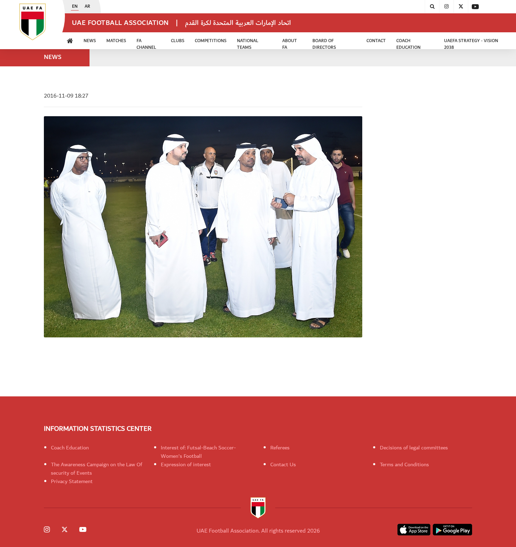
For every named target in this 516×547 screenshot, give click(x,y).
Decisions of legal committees (414, 447)
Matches (116, 41)
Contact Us (283, 464)
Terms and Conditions (404, 464)
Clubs (177, 41)
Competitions (210, 41)
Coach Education (70, 447)
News (90, 41)
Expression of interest (186, 464)
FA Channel (146, 43)
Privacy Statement (72, 481)
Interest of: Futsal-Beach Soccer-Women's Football (198, 452)
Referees (280, 447)
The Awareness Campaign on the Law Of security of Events (96, 468)
